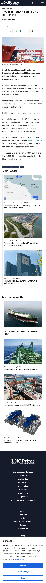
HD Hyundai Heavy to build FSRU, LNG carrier (22, 405)
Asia (3, 8)
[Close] (43, 539)
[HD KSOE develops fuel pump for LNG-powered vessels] (23, 422)
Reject (23, 578)
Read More (19, 559)
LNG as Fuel (7, 437)
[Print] (31, 31)
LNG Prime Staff (9, 19)
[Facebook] (4, 31)
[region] (23, 560)
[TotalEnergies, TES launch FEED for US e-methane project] (23, 263)
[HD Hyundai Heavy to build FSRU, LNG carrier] (23, 387)
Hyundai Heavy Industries (11, 167)
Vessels (9, 8)
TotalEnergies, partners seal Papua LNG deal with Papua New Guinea (22, 206)
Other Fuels (7, 278)
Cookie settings (23, 572)
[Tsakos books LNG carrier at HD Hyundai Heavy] (23, 314)
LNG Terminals (8, 240)
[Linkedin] (21, 31)
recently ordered (35, 141)
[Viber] (37, 31)
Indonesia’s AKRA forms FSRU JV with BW (21, 369)
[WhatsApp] (15, 31)
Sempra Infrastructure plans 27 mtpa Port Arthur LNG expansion (21, 244)
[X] (10, 31)
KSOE (22, 167)
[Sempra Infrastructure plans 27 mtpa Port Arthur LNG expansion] (23, 225)
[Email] (26, 31)
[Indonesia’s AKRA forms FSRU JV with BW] (23, 351)
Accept (23, 565)
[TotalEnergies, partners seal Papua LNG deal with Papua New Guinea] (23, 187)
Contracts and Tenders (11, 202)
